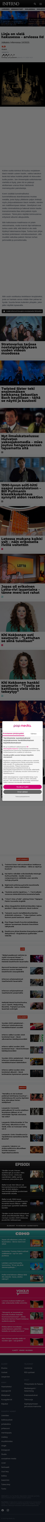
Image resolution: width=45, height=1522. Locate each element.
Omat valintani (22, 792)
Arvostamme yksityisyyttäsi (13, 733)
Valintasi (33, 733)
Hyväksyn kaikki (22, 787)
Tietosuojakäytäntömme (22, 796)
